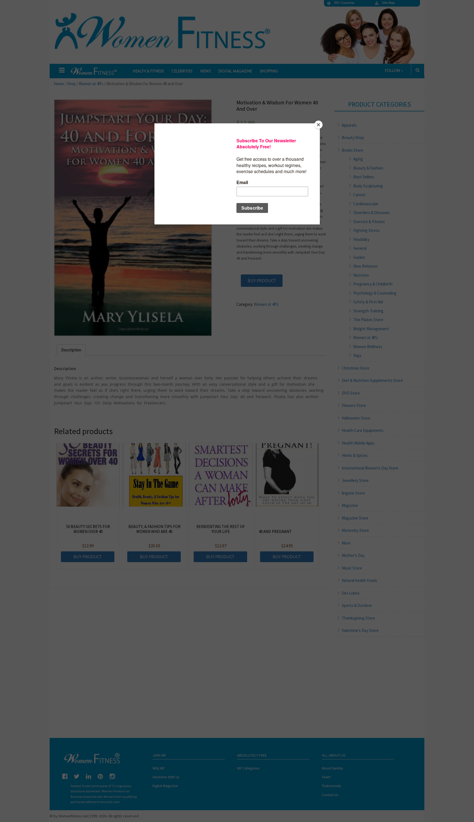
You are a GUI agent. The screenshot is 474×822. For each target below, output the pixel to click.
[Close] (318, 125)
